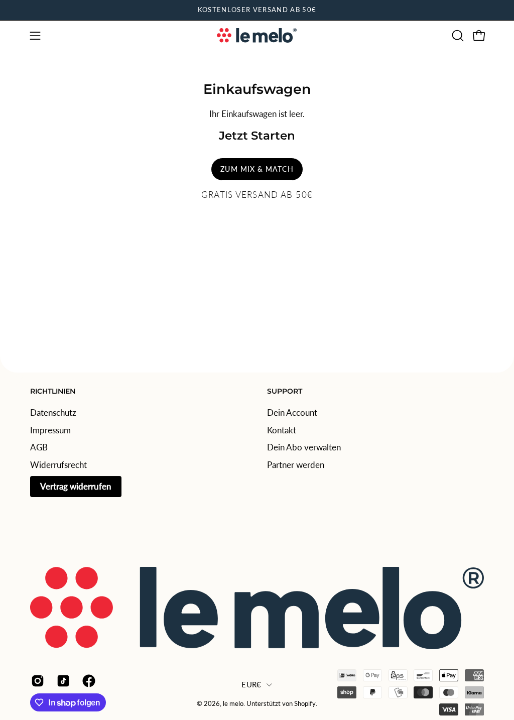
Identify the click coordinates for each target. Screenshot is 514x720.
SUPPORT (284, 391)
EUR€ (251, 684)
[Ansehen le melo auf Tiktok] (62, 680)
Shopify (305, 703)
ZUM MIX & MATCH (256, 169)
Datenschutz (53, 412)
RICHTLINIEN (52, 391)
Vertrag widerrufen (75, 486)
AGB (39, 447)
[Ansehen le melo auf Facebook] (87, 680)
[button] (457, 36)
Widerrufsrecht (58, 464)
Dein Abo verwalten (304, 447)
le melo (233, 703)
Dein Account (292, 412)
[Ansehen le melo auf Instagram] (36, 680)
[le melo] (257, 35)
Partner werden (295, 464)
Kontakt (281, 429)
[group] (257, 10)
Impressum (50, 429)
